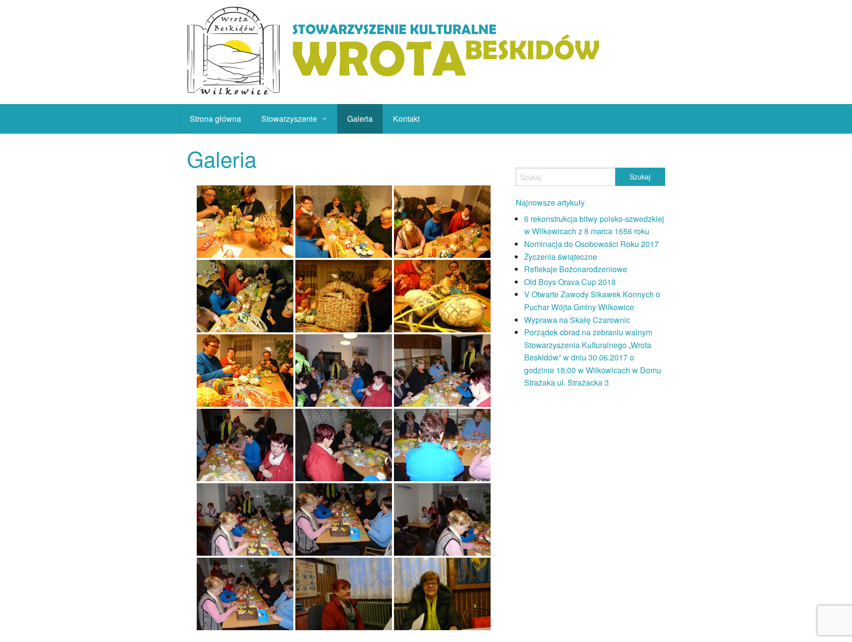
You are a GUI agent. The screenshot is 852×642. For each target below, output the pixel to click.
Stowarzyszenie (289, 118)
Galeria (360, 118)
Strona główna (215, 118)
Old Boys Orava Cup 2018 (570, 281)
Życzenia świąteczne (560, 256)
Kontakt (406, 118)
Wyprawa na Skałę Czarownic (577, 319)
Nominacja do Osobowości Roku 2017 (591, 244)
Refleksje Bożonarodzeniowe (575, 269)
